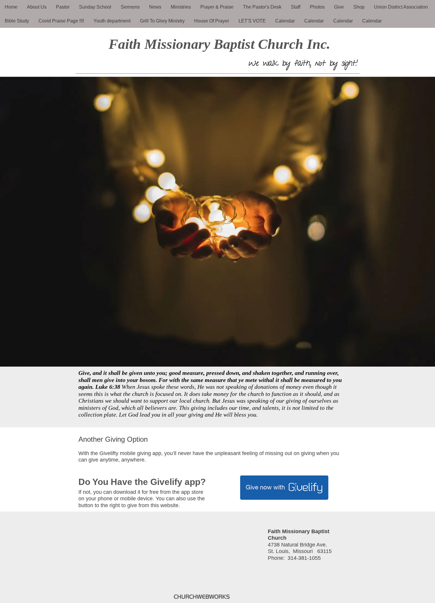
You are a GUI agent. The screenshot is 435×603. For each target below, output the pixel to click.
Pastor (63, 6)
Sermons (130, 6)
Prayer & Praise (216, 6)
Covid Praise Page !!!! (61, 20)
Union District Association (401, 6)
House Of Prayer (211, 20)
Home (11, 6)
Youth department (112, 20)
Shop (359, 6)
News (155, 6)
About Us (36, 6)
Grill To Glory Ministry (162, 20)
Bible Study (17, 20)
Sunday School (95, 6)
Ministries (181, 6)
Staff (295, 6)
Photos (317, 6)
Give (339, 6)
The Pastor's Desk (262, 6)
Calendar (285, 20)
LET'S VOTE (252, 20)
